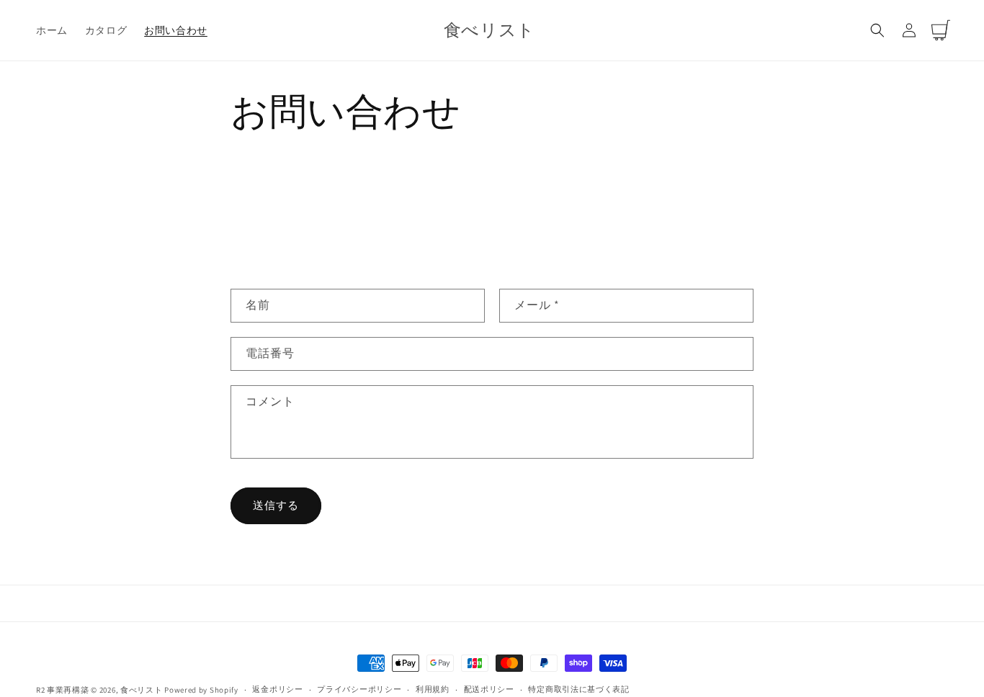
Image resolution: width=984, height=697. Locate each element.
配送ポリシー (489, 689)
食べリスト (141, 690)
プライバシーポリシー (359, 689)
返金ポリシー (277, 689)
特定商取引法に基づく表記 (578, 689)
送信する (276, 505)
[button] (877, 30)
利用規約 (432, 689)
